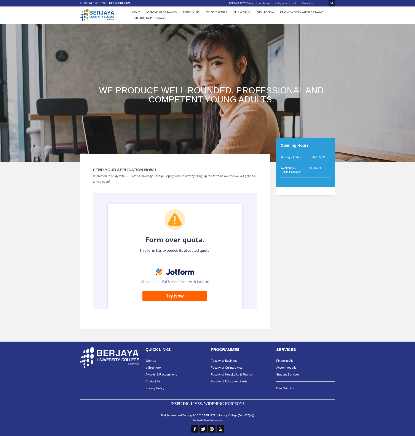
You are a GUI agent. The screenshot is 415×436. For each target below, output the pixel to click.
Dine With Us (285, 388)
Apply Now (264, 3)
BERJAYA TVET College (241, 3)
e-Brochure (153, 367)
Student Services (287, 374)
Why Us (150, 360)
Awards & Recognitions (161, 374)
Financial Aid (285, 360)
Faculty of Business (224, 360)
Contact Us (307, 3)
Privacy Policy (154, 388)
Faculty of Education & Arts (229, 381)
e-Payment (281, 3)
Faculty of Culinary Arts (226, 367)
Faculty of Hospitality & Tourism (232, 374)
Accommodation (287, 367)
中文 (294, 3)
